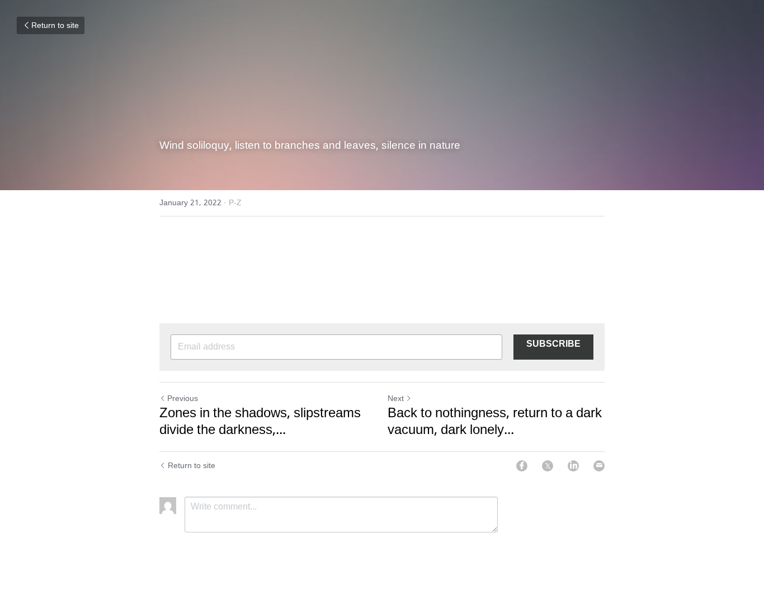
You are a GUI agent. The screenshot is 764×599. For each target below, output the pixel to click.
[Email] (599, 465)
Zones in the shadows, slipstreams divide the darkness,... (260, 422)
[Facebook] (521, 465)
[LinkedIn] (573, 465)
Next (396, 398)
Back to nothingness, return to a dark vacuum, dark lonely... (495, 422)
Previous (182, 398)
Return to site (55, 25)
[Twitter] (547, 465)
